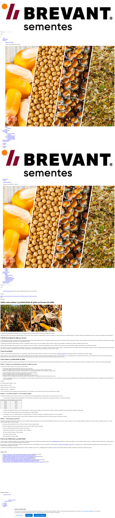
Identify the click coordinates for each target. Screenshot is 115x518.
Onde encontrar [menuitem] (6, 141)
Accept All (29, 515)
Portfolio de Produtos (9, 42)
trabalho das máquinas (61, 353)
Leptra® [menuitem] (9, 134)
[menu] (0, 2)
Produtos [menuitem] (4, 40)
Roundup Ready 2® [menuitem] (11, 135)
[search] (0, 36)
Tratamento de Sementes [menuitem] (9, 136)
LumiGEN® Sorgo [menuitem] (11, 139)
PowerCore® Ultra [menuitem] (11, 133)
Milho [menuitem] (6, 127)
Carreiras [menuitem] (4, 143)
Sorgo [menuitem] (6, 129)
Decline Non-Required (40, 515)
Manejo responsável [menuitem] (6, 140)
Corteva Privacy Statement (88, 511)
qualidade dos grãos (56, 441)
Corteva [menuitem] (4, 144)
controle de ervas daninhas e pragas (65, 444)
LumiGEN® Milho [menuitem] (11, 137)
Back (4, 38)
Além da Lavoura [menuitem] (6, 130)
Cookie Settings (19, 515)
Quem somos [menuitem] (5, 39)
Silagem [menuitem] (9, 128)
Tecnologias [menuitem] (5, 131)
